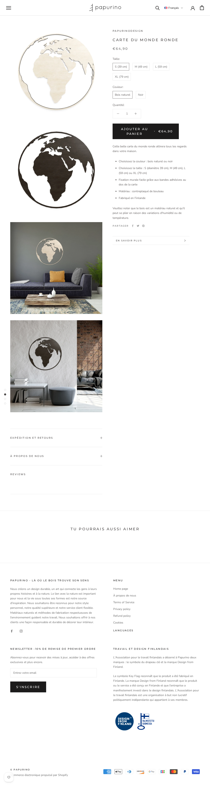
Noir (140, 95)
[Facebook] (132, 226)
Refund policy (122, 616)
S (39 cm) (121, 67)
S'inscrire (28, 687)
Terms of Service (123, 602)
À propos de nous (27, 456)
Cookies (118, 623)
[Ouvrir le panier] (202, 7)
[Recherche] (157, 8)
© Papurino (20, 769)
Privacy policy (121, 609)
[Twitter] (138, 226)
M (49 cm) (141, 67)
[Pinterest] (143, 226)
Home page (120, 589)
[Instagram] (21, 631)
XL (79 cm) (122, 77)
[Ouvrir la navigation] (8, 8)
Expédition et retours (31, 437)
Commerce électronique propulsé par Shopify (39, 775)
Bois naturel (122, 95)
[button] (174, 7)
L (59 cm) (161, 67)
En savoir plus (129, 240)
